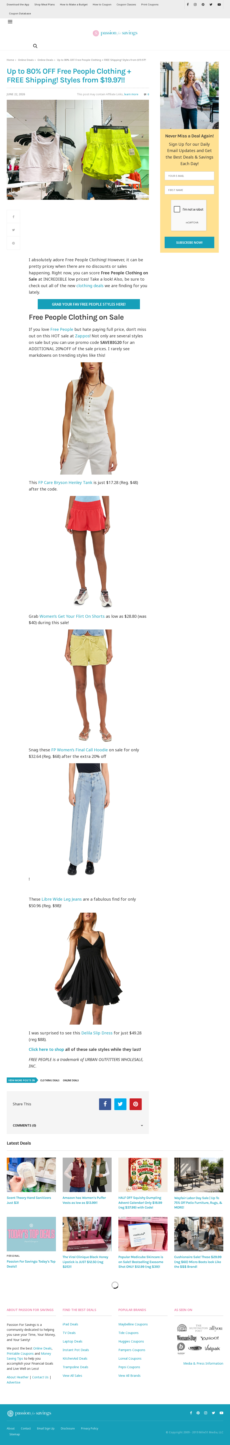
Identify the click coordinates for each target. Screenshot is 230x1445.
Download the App (18, 4)
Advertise (13, 1382)
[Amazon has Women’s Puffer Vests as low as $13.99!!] (87, 1175)
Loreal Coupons (130, 1358)
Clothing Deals (50, 1080)
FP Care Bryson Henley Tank (65, 482)
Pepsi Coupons (129, 1367)
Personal (13, 1256)
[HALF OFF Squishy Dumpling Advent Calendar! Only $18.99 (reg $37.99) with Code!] (143, 1175)
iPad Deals (70, 1324)
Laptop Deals (72, 1341)
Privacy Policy (89, 1428)
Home (10, 59)
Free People (61, 329)
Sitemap (14, 1434)
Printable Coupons (20, 1353)
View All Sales (72, 1375)
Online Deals (26, 59)
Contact (26, 1428)
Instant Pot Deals (76, 1350)
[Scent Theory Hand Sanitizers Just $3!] (31, 1175)
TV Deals (69, 1333)
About (11, 1428)
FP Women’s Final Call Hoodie (79, 749)
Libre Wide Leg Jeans (62, 899)
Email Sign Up (46, 1428)
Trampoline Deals (75, 1367)
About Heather (18, 1377)
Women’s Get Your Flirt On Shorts (72, 616)
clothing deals (90, 285)
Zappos (82, 336)
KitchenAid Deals (75, 1358)
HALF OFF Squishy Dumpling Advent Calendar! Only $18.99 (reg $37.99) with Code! (140, 1202)
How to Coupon (102, 4)
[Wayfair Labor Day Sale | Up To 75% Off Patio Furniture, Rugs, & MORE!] (198, 1175)
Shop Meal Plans (44, 4)
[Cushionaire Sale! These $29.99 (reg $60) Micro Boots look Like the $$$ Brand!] (198, 1234)
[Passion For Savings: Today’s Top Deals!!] (31, 1234)
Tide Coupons (128, 1333)
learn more (131, 94)
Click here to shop (46, 1049)
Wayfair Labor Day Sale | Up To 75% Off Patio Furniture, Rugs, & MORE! (198, 1203)
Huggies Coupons (131, 1341)
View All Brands (129, 1375)
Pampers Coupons (131, 1350)
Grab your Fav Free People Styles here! (89, 304)
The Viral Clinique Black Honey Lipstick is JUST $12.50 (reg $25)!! (85, 1262)
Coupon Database (20, 13)
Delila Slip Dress (97, 1033)
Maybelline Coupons (133, 1324)
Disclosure (68, 1428)
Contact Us (40, 1377)
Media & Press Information (203, 1363)
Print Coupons (150, 4)
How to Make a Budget (74, 4)
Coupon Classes (126, 4)
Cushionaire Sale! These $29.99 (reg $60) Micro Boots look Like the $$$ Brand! (197, 1262)
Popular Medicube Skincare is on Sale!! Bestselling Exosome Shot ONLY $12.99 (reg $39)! (140, 1262)
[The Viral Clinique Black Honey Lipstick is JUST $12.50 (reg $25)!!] (87, 1234)
